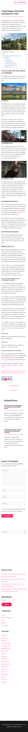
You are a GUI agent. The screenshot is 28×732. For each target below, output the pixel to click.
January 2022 (5, 674)
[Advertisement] (14, 551)
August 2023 (4, 651)
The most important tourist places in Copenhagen (12, 56)
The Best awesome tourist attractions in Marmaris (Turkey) (12, 431)
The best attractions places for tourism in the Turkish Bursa (13, 407)
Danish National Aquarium (11, 65)
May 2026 (4, 635)
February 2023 (5, 661)
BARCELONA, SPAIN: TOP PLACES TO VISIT (13, 371)
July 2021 (3, 677)
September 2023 (5, 648)
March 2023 (4, 659)
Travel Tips (4, 625)
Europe (15, 16)
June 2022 (4, 672)
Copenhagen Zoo (9, 60)
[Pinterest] (5, 379)
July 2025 (3, 640)
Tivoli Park (7, 59)
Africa (3, 615)
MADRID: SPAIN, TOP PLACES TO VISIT (12, 373)
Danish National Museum (11, 63)
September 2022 (5, 664)
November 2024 (5, 646)
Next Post (14, 390)
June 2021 (4, 679)
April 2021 (4, 682)
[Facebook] (3, 379)
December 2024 (5, 643)
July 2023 (3, 653)
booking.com (5, 359)
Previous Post (14, 386)
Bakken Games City (9, 67)
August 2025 (4, 638)
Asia (2, 620)
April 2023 (4, 656)
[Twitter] (11, 379)
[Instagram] (8, 379)
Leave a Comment (6, 16)
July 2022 (3, 669)
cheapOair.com (20, 212)
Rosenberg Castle (9, 62)
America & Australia (6, 617)
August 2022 (4, 666)
